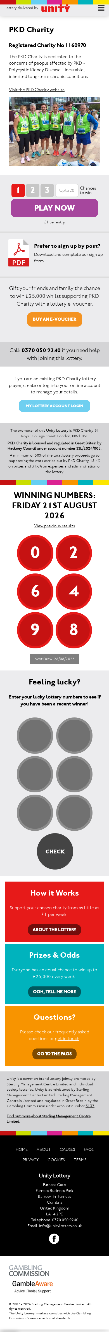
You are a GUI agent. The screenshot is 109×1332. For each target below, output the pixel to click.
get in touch (67, 1038)
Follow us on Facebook (54, 1238)
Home (22, 1149)
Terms (80, 1159)
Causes (67, 1149)
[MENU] (101, 8)
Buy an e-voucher (54, 319)
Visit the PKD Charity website (37, 89)
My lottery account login (54, 405)
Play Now (54, 207)
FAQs (89, 1149)
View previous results (54, 525)
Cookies (56, 1159)
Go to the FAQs (54, 1053)
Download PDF (18, 252)
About (44, 1149)
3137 (90, 1106)
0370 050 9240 (41, 350)
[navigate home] (56, 7)
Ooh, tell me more (54, 991)
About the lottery (54, 929)
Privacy (31, 1159)
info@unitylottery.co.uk (60, 1225)
